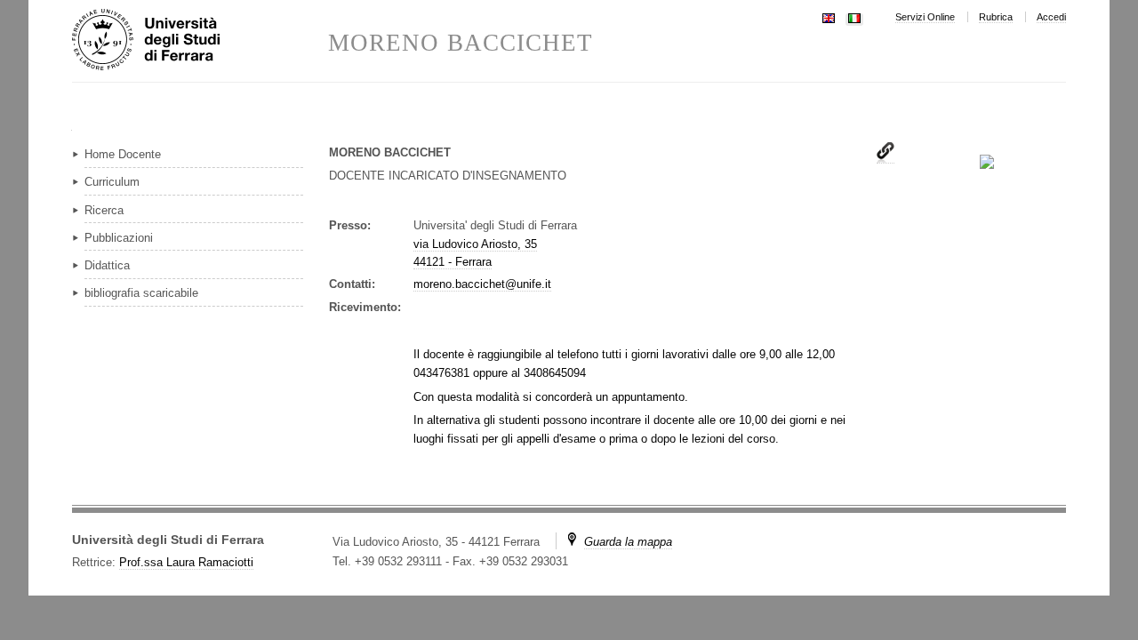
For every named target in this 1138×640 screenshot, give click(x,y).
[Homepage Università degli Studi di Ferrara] (200, 41)
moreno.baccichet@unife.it (482, 284)
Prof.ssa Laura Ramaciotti (186, 562)
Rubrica (996, 17)
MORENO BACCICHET (460, 43)
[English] (828, 16)
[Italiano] (854, 16)
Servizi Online (925, 17)
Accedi (1051, 17)
